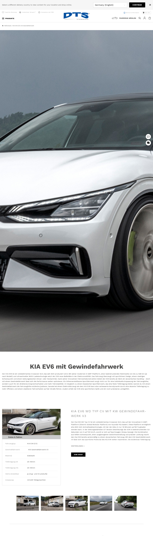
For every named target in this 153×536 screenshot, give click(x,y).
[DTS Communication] (148, 142)
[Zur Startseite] (3, 25)
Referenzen (8, 25)
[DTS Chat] (148, 136)
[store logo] (76, 16)
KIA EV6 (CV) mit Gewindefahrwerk (23, 25)
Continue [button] (137, 5)
